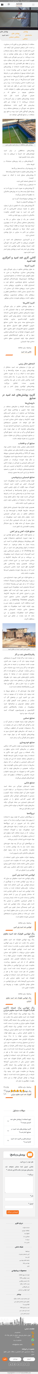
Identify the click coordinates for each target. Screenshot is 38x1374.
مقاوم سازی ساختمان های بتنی (21, 1302)
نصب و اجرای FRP (24, 1308)
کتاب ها (27, 1257)
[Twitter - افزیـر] (19, 1364)
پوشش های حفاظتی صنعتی (14, 35)
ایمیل (30, 1203)
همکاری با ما (26, 1237)
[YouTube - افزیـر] (10, 1364)
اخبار (28, 1266)
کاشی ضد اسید (26, 352)
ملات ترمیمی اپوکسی (24, 1281)
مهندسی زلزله (26, 1263)
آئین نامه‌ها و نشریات (24, 1254)
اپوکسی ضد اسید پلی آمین (22, 927)
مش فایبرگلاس (25, 1287)
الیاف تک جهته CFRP (24, 1275)
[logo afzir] (19, 4)
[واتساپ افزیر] (8, 4)
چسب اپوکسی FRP (24, 1278)
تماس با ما (26, 1243)
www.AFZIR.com (26, 1373)
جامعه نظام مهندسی (24, 1260)
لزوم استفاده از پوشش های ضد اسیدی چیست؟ (20, 1121)
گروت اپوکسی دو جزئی (23, 1290)
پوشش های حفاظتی (25, 35)
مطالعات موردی (25, 1231)
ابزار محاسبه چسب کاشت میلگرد (21, 1299)
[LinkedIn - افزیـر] (14, 1364)
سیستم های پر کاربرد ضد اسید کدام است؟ (21, 1140)
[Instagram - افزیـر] (23, 1364)
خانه (30, 35)
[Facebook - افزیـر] (27, 1364)
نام (31, 1196)
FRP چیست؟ (26, 1305)
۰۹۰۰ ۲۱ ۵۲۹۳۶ (12, 1)
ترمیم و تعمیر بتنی (25, 1314)
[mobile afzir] (3, 4)
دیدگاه (30, 1174)
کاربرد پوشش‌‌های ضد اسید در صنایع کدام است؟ (21, 1131)
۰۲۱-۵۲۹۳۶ (26, 1)
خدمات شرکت (26, 1228)
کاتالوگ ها (27, 1234)
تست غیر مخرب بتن (24, 1311)
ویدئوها (27, 1251)
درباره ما (27, 1240)
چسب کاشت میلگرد (24, 1284)
